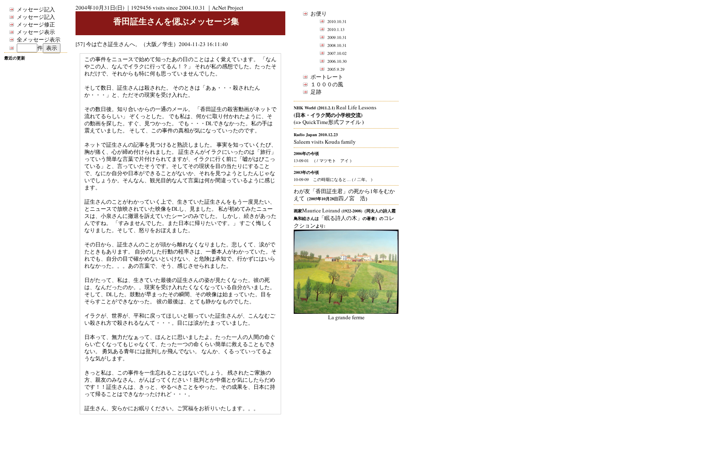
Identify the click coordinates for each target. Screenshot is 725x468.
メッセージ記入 (36, 9)
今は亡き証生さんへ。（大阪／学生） (132, 44)
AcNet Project (227, 7)
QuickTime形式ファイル (332, 122)
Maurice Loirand (321, 210)
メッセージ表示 (36, 32)
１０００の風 (326, 84)
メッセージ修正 (36, 24)
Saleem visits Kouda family (325, 141)
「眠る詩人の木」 (340, 218)
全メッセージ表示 (38, 39)
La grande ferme (346, 317)
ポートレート (326, 76)
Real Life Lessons (356, 107)
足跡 (315, 92)
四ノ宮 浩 (351, 198)
